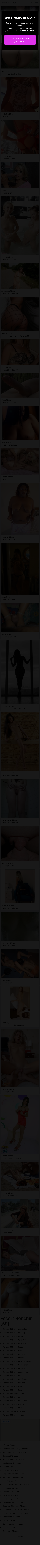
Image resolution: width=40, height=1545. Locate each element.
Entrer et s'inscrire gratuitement (20, 40)
